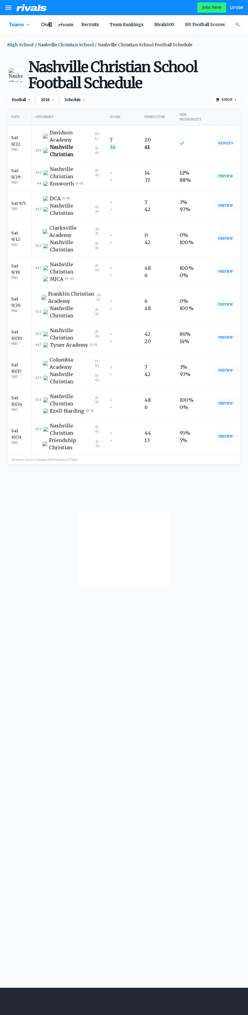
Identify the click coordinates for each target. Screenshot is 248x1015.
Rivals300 (164, 24)
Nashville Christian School (66, 44)
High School (20, 44)
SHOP (229, 99)
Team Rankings (126, 24)
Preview (225, 176)
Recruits (90, 24)
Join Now (211, 7)
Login (236, 7)
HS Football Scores (205, 24)
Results (225, 143)
